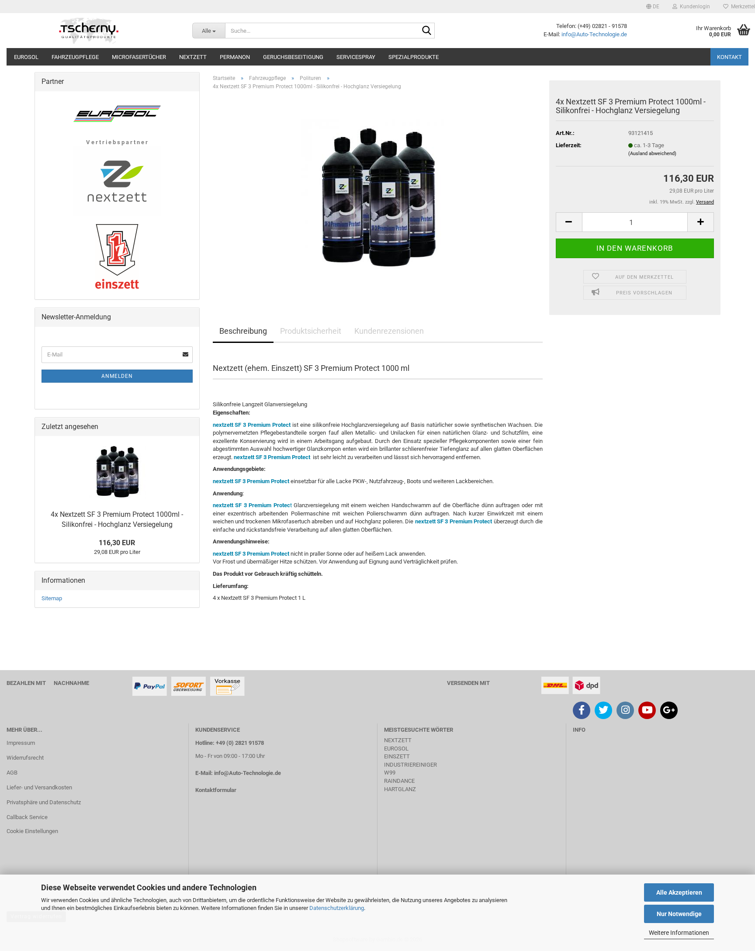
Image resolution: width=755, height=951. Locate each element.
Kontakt (729, 57)
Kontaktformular (215, 790)
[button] (653, 6)
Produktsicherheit (310, 330)
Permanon (235, 57)
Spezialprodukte (413, 57)
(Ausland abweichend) (652, 153)
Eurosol (26, 57)
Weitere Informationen (679, 932)
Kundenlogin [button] (693, 6)
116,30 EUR (117, 543)
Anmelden (117, 376)
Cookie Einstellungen (32, 831)
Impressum (21, 743)
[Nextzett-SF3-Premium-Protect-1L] (377, 195)
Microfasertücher (139, 57)
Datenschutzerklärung (336, 908)
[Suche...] (426, 31)
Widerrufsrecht (25, 757)
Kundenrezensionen (389, 330)
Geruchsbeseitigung (293, 57)
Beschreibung (243, 330)
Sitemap (52, 598)
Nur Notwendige (679, 913)
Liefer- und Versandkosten (39, 787)
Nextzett (193, 57)
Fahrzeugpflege (75, 57)
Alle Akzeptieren (679, 892)
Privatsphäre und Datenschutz (44, 802)
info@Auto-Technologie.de (594, 34)
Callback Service (27, 817)
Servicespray (355, 57)
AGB (12, 772)
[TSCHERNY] (89, 30)
